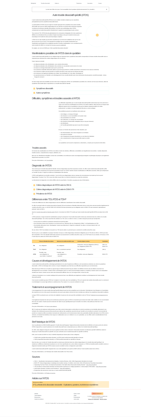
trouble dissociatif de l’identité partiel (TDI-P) (47, 212)
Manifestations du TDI (92, 223)
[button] (106, 3)
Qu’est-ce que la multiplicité (58, 45)
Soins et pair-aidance (51, 306)
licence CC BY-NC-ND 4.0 (88, 403)
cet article (74, 180)
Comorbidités (49, 160)
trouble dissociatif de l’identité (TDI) (55, 205)
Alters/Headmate (38, 227)
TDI (41, 41)
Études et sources (50, 373)
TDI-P (44, 41)
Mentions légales (103, 399)
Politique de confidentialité (93, 399)
